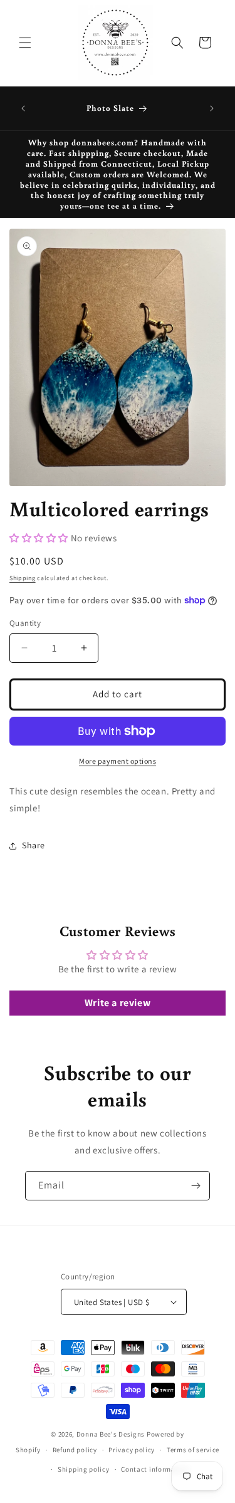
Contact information (155, 1469)
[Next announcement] (212, 108)
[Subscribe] (195, 1185)
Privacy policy (131, 1449)
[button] (25, 42)
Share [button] (33, 845)
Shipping (22, 578)
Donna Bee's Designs (110, 1434)
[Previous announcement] (23, 108)
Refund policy (75, 1449)
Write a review (117, 1002)
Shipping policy (84, 1469)
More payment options (117, 761)
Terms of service (193, 1449)
